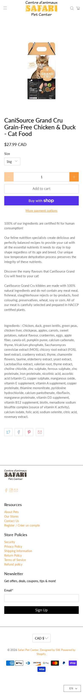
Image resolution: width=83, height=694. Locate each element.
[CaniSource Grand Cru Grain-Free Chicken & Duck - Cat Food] (41, 67)
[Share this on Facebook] (19, 432)
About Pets (11, 512)
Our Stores (11, 516)
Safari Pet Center (28, 650)
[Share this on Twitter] (8, 432)
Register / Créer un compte (22, 525)
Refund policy (13, 564)
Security (9, 542)
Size (7, 154)
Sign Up (41, 610)
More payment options (41, 210)
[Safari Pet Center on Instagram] (11, 491)
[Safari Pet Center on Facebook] (6, 491)
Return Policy (13, 555)
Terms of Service (15, 560)
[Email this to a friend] (40, 432)
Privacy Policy (13, 546)
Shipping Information (18, 551)
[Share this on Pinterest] (29, 432)
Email (8, 590)
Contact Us (11, 521)
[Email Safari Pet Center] (16, 491)
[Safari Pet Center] (41, 8)
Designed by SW (50, 650)
